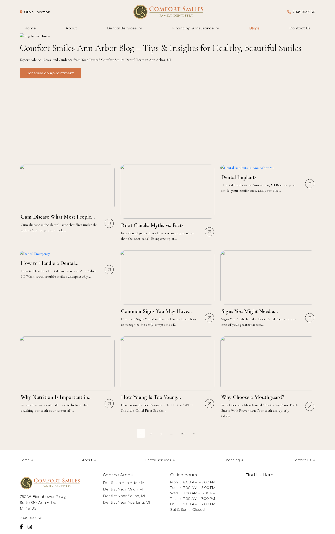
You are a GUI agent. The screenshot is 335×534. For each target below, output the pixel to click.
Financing (232, 460)
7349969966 (304, 12)
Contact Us (300, 28)
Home (30, 28)
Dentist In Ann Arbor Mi (124, 482)
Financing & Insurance (193, 28)
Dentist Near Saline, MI (124, 495)
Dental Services (122, 28)
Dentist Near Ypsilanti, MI (126, 502)
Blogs (254, 28)
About (71, 28)
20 (182, 433)
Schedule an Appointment (50, 73)
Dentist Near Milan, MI (123, 489)
